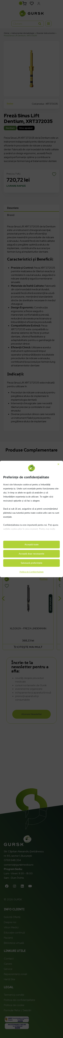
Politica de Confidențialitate (32, 572)
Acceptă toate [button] (32, 544)
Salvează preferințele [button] (31, 563)
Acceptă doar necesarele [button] (31, 553)
